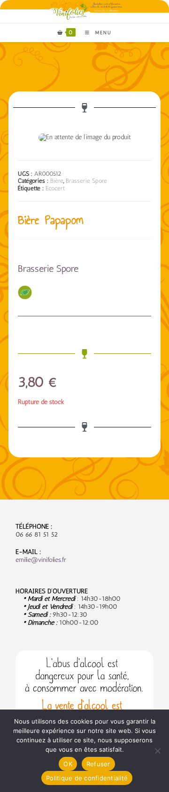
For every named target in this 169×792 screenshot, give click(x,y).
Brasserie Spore (86, 180)
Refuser (98, 764)
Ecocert (55, 188)
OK (67, 764)
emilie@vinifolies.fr (40, 560)
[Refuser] (157, 750)
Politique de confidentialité (87, 778)
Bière (56, 180)
